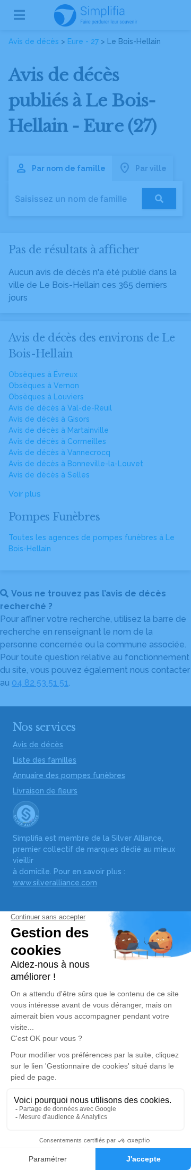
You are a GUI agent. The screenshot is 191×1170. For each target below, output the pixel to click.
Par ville (151, 168)
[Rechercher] (159, 198)
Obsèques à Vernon (43, 385)
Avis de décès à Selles (49, 475)
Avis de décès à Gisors (49, 419)
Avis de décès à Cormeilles (57, 441)
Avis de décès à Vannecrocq (59, 452)
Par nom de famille (69, 168)
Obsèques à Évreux (42, 374)
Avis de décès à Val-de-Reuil (60, 408)
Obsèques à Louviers (46, 396)
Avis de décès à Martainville (58, 430)
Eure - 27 (83, 41)
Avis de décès (33, 41)
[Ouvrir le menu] (19, 15)
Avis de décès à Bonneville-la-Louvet (75, 463)
